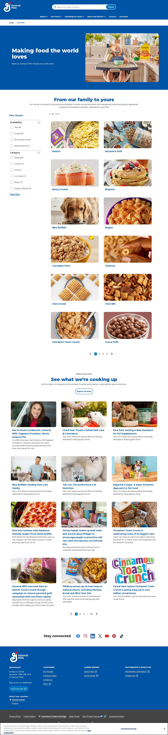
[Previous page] (91, 353)
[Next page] (111, 353)
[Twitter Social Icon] (100, 636)
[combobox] (81, 7)
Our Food (20, 22)
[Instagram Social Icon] (85, 636)
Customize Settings (128, 729)
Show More (15, 194)
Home (11, 22)
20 (91, 614)
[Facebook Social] (78, 636)
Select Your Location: (18, 696)
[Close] (164, 728)
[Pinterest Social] (114, 636)
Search (111, 7)
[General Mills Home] (12, 6)
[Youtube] (107, 636)
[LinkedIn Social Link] (92, 636)
